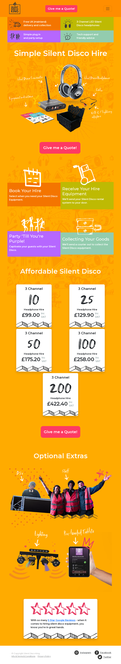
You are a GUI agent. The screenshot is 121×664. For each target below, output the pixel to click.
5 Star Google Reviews (61, 620)
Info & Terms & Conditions (23, 656)
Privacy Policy (44, 656)
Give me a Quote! (61, 8)
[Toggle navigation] (108, 9)
